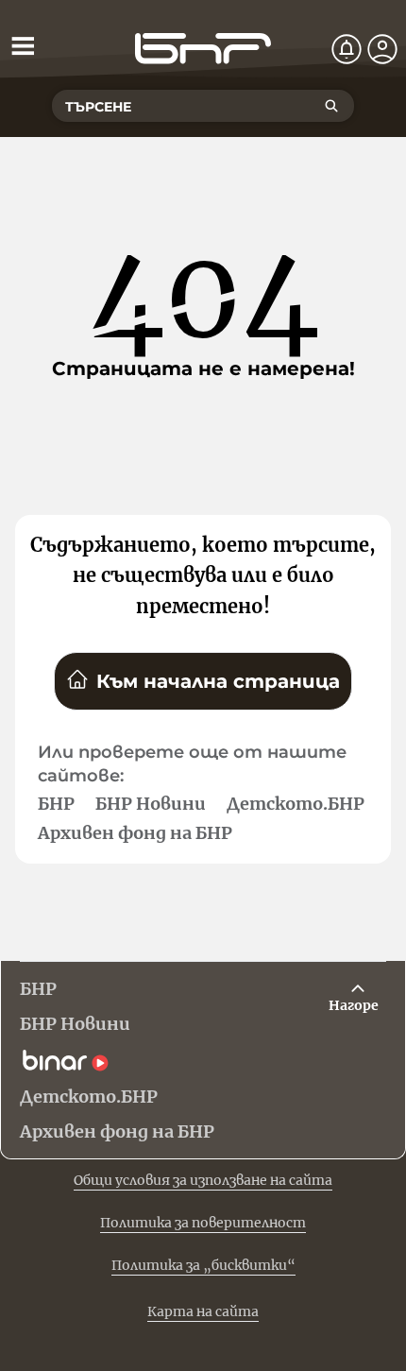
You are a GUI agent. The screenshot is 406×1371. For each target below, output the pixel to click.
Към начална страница (218, 681)
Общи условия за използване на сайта (203, 1180)
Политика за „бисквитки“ (203, 1265)
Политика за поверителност (203, 1222)
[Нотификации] (346, 49)
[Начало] (203, 48)
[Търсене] (331, 106)
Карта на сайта (203, 1311)
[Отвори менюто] (22, 45)
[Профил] (382, 49)
